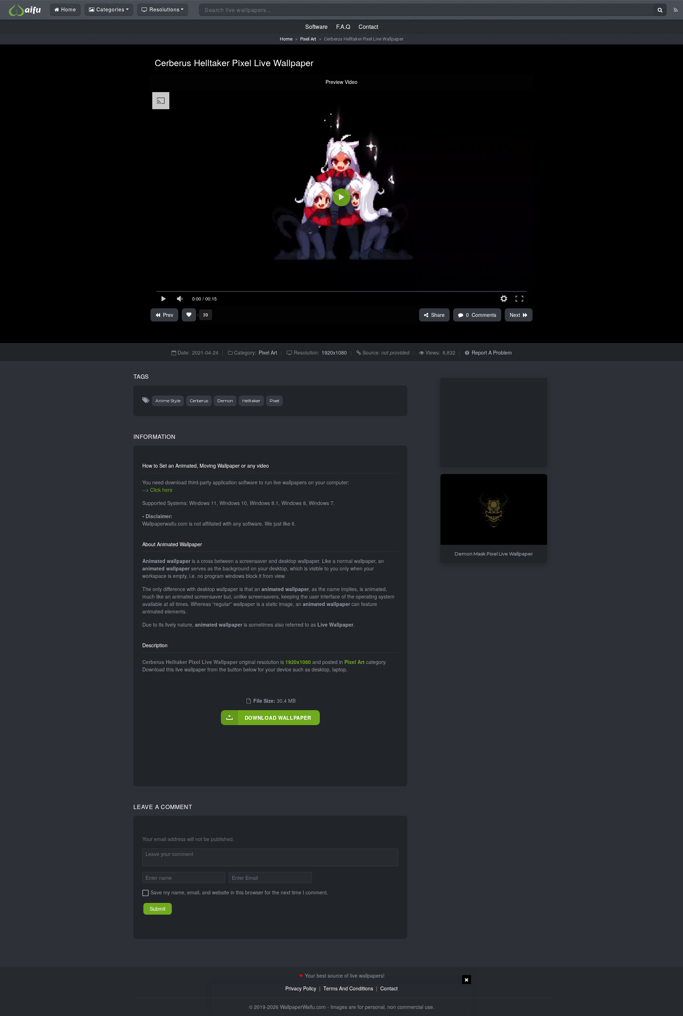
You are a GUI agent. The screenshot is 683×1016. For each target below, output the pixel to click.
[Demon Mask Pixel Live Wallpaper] (493, 510)
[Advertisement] (271, 748)
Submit (157, 908)
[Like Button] (189, 314)
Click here (161, 489)
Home (67, 9)
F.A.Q (343, 26)
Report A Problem (492, 352)
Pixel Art (308, 39)
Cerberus (199, 400)
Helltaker (251, 400)
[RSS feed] (676, 9)
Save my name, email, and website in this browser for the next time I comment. (239, 892)
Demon (225, 400)
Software (316, 26)
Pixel (274, 400)
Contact (368, 26)
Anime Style (167, 400)
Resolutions (164, 9)
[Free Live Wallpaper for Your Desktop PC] (25, 8)
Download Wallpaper (278, 717)
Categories (110, 9)
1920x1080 (334, 352)
